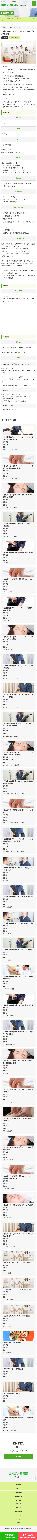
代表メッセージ (18, 1492)
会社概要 (18, 1519)
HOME (2, 18)
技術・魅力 (18, 1500)
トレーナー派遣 (18, 1515)
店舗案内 (18, 1507)
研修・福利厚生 (18, 1511)
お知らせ (18, 1488)
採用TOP (18, 1485)
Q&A (18, 1523)
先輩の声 (18, 1504)
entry (18, 1457)
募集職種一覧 (10, 18)
